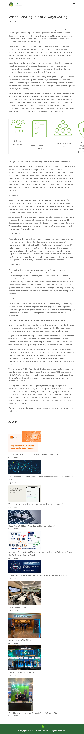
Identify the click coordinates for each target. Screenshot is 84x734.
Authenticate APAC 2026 (19, 640)
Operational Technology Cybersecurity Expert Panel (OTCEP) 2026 (37, 575)
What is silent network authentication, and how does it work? (35, 504)
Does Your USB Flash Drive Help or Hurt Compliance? (31, 526)
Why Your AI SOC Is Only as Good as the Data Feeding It (33, 454)
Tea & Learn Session (17, 608)
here (15, 411)
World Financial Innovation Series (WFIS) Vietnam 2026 (32, 713)
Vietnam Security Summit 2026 (22, 672)
